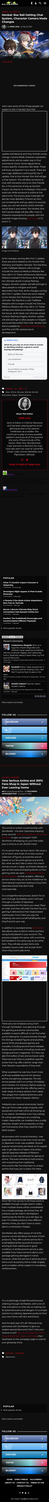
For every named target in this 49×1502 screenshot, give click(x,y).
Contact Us (23, 1483)
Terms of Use (37, 1483)
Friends (11, 364)
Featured (5, 777)
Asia (8, 392)
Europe (21, 392)
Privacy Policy (24, 1486)
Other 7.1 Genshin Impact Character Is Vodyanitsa (20, 677)
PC (19, 11)
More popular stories (12, 628)
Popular (19, 637)
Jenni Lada (14, 27)
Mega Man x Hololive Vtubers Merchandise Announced (23, 660)
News (15, 11)
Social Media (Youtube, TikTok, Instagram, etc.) (21, 370)
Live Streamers (14, 359)
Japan (15, 395)
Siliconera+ (36, 1479)
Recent (12, 637)
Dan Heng (32, 218)
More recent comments (12, 702)
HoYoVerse (7, 62)
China (14, 392)
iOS (11, 11)
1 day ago (14, 691)
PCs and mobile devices (33, 326)
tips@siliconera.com (29, 1499)
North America (25, 395)
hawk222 (15, 667)
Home (9, 1479)
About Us (10, 1483)
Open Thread (21, 1479)
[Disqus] (24, 501)
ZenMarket (38, 928)
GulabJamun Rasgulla (21, 645)
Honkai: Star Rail (32, 392)
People (5, 637)
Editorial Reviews (15, 354)
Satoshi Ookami (18, 684)
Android (5, 11)
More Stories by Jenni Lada (24, 464)
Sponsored (14, 777)
